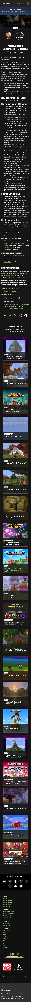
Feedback (5, 934)
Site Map (5, 936)
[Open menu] (28, 3)
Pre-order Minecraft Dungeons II (14, 12)
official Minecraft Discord (15, 308)
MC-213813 (7, 262)
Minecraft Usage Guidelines (9, 976)
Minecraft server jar (10, 291)
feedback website (21, 304)
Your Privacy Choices (19, 998)
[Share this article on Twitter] (15, 315)
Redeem (5, 947)
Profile (4, 945)
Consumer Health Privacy (18, 994)
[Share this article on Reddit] (20, 315)
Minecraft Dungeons (7, 902)
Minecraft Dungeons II (8, 900)
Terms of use (4, 996)
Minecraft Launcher (10, 275)
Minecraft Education (7, 906)
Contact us (5, 940)
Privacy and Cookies (6, 994)
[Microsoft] (5, 990)
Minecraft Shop (6, 925)
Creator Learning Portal (8, 911)
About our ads (19, 996)
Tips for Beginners (7, 930)
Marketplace (6, 923)
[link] (4, 881)
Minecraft (5, 898)
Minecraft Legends (7, 904)
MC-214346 (7, 256)
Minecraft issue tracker (11, 298)
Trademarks (12, 996)
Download (5, 938)
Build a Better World (7, 915)
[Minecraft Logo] (7, 3)
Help (4, 932)
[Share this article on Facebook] (25, 315)
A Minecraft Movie (7, 917)
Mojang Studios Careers (8, 913)
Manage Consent (21, 976)
